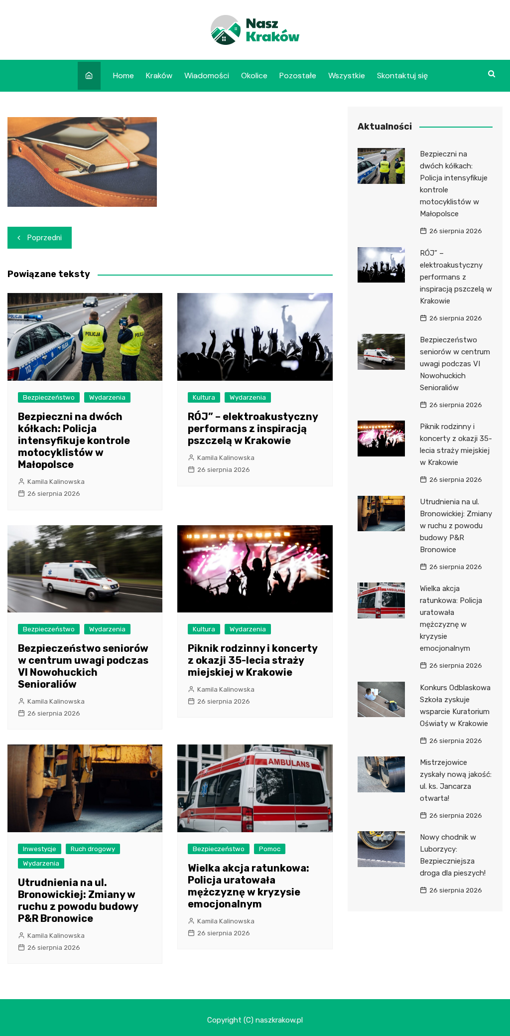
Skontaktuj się (402, 75)
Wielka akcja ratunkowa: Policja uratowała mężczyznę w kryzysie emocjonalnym (248, 886)
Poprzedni (44, 238)
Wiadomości (206, 75)
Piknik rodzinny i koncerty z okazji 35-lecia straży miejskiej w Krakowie (252, 660)
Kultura (204, 397)
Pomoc (269, 849)
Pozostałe (297, 75)
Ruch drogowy (93, 849)
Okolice (254, 75)
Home (123, 75)
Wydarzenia (107, 397)
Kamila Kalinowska (56, 481)
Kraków (159, 75)
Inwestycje (39, 849)
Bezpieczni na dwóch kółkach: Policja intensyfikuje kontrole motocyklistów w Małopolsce (74, 440)
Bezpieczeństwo (49, 397)
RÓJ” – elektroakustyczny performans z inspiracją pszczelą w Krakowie (253, 428)
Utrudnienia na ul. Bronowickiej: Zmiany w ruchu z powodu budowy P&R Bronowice (78, 900)
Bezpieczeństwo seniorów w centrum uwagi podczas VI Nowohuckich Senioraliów (83, 666)
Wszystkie (346, 75)
